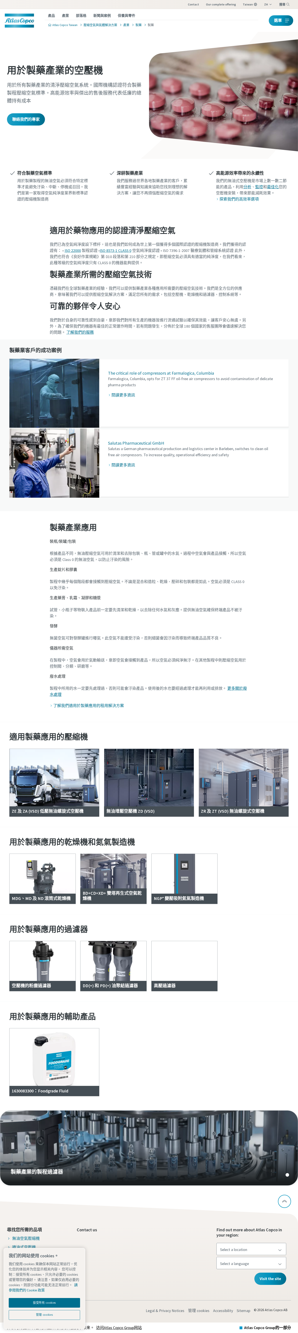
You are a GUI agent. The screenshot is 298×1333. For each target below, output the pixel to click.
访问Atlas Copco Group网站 (119, 1327)
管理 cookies (198, 1310)
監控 (259, 186)
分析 (247, 186)
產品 (51, 15)
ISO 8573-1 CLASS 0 (115, 250)
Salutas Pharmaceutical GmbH (136, 443)
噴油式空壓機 (24, 1247)
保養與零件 (126, 15)
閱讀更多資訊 (123, 395)
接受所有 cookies (44, 1303)
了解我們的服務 (80, 332)
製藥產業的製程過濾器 (149, 1148)
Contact (193, 4)
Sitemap (243, 1310)
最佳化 (273, 186)
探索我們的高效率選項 (239, 199)
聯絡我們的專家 (26, 119)
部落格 (81, 15)
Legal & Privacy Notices (165, 1310)
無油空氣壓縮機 (26, 1238)
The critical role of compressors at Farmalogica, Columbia (161, 373)
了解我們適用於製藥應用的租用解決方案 (88, 705)
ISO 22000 (73, 250)
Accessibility (223, 1310)
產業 (65, 15)
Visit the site (270, 1278)
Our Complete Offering (221, 4)
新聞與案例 (102, 15)
